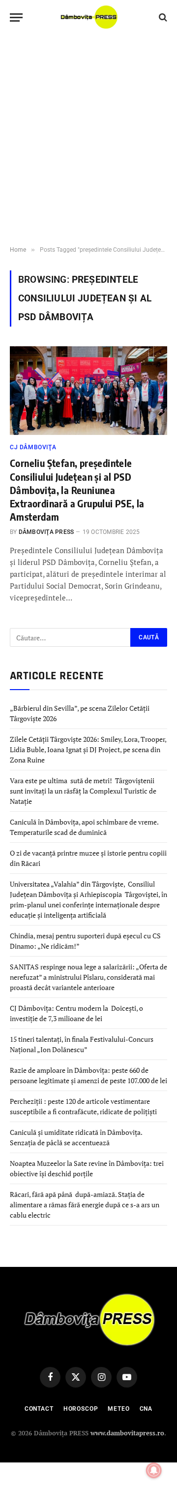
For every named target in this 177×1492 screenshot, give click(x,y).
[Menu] (16, 17)
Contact (39, 1408)
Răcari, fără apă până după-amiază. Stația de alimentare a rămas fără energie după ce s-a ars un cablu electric (84, 1205)
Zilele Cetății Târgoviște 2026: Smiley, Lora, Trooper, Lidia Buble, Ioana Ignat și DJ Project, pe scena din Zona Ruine (88, 749)
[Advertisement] (88, 140)
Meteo (118, 1408)
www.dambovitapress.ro (127, 1432)
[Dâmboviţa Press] (89, 17)
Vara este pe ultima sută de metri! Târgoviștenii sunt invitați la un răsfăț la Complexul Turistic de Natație (83, 791)
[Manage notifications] (154, 1470)
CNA (146, 1408)
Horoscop (80, 1408)
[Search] (162, 17)
